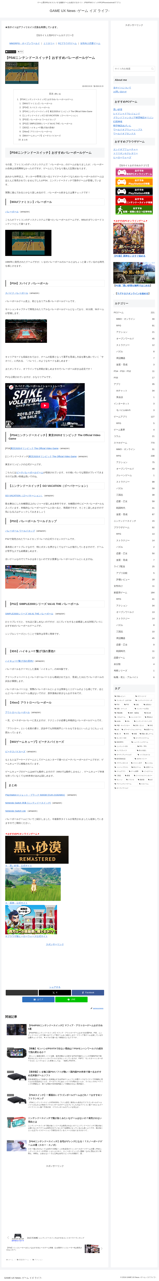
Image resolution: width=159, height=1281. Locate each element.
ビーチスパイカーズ (15, 751)
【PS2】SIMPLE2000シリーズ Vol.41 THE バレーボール (47, 123)
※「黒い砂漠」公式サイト (18, 865)
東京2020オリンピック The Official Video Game (35, 448)
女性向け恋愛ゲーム (90, 43)
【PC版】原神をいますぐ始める (129, 256)
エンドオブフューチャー (125, 149)
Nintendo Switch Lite (15, 811)
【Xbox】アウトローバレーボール (37, 131)
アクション (11, 52)
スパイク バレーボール (16, 293)
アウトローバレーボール (17, 712)
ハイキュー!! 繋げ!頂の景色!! (19, 661)
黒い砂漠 (117, 109)
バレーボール (12, 211)
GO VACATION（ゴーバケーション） (24, 495)
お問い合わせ (120, 91)
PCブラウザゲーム (67, 43)
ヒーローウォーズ (122, 157)
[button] (152, 68)
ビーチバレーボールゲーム (29, 472)
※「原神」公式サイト (16, 903)
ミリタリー (49, 43)
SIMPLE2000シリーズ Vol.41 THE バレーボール (29, 613)
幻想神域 (117, 121)
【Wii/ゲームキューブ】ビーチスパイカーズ (41, 136)
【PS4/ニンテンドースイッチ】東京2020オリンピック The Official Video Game (57, 111)
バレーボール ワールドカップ (20, 531)
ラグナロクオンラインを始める (132, 293)
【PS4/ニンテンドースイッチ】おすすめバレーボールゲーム (46, 99)
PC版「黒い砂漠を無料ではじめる (133, 285)
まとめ (25, 139)
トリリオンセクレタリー (125, 153)
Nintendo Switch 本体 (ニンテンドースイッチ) (28, 803)
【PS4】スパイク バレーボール (36, 107)
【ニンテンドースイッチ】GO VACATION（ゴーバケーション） (50, 115)
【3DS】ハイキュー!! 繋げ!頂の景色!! (38, 127)
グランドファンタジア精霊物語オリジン (133, 117)
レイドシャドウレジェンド (126, 113)
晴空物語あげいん (122, 125)
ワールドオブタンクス (124, 133)
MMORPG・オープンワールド (24, 43)
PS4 (21, 52)
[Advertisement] (55, 963)
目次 (51, 93)
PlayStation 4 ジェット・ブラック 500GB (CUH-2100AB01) (35, 795)
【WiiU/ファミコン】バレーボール (37, 103)
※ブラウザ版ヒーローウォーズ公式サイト (26, 936)
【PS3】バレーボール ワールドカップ (39, 119)
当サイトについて (122, 88)
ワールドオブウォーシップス (127, 129)
